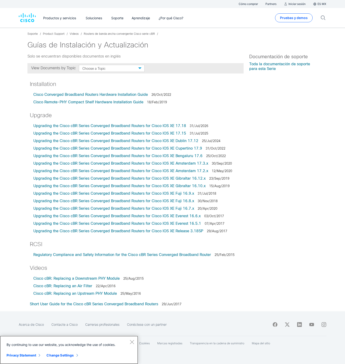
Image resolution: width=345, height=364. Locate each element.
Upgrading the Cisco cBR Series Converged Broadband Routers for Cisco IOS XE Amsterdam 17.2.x (120, 171)
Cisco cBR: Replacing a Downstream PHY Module (77, 278)
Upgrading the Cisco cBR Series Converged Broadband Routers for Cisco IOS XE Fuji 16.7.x (114, 208)
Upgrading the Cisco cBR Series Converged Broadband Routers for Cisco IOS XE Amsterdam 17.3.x (120, 163)
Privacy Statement (21, 355)
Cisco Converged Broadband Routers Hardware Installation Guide (90, 95)
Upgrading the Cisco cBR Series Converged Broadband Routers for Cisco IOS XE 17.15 (109, 133)
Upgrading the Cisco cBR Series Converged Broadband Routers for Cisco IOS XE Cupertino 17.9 (117, 148)
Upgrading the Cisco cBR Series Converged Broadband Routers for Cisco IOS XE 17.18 (109, 126)
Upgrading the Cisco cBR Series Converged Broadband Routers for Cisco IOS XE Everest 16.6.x (117, 216)
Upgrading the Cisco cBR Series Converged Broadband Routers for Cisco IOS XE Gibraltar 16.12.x (119, 178)
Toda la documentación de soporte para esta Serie (279, 66)
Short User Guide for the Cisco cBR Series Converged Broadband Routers (94, 304)
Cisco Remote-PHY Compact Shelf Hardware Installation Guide (88, 102)
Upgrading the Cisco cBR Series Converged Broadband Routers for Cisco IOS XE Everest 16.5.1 (117, 223)
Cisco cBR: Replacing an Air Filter (62, 286)
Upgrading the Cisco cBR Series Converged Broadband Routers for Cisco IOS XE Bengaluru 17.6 (118, 156)
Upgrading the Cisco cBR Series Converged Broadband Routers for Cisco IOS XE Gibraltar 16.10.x (119, 186)
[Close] (132, 342)
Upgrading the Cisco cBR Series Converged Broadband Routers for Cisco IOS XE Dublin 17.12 (115, 141)
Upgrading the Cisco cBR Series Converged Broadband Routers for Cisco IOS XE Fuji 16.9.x (113, 193)
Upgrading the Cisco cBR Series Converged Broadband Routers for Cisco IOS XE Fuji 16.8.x (113, 201)
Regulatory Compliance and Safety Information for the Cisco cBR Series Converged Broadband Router (122, 255)
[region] (69, 350)
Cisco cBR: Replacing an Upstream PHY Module (75, 293)
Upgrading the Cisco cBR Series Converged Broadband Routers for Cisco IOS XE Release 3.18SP (118, 231)
